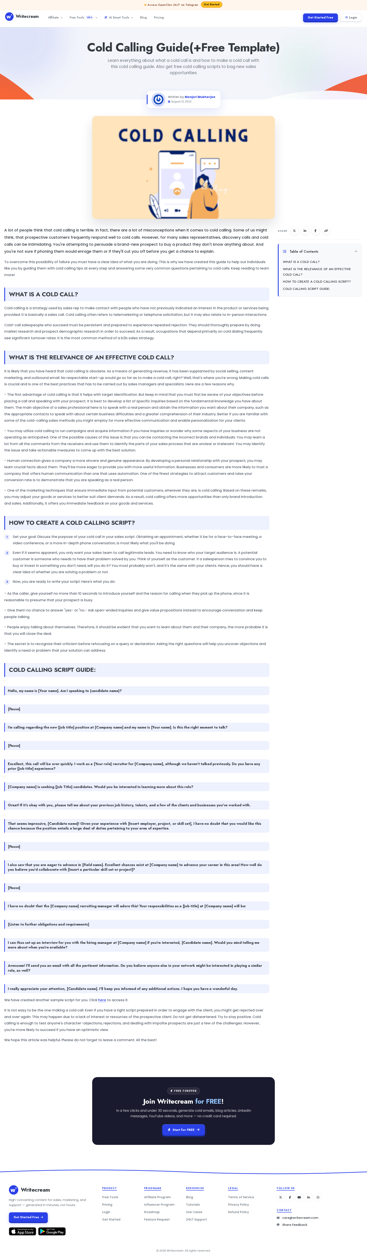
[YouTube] (299, 1197)
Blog (143, 17)
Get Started (111, 1219)
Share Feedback (294, 1225)
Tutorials (193, 1204)
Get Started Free (320, 17)
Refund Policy (238, 1212)
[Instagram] (318, 1197)
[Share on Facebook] (315, 231)
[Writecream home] (13, 1190)
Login (353, 17)
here (102, 1000)
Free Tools (81, 17)
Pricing (159, 17)
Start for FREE (184, 1129)
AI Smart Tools (119, 17)
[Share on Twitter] (294, 231)
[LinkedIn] (308, 1197)
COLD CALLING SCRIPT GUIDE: (306, 288)
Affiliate (53, 17)
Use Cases (194, 1212)
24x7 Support (196, 1219)
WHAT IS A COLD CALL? (301, 261)
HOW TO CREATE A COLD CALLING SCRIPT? (317, 281)
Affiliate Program (157, 1197)
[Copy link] (326, 231)
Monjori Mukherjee (200, 97)
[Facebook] (290, 1197)
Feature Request (157, 1219)
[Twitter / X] (280, 1197)
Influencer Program (159, 1204)
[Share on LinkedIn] (305, 231)
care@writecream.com (300, 1218)
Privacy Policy (238, 1204)
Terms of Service (241, 1197)
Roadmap (152, 1212)
